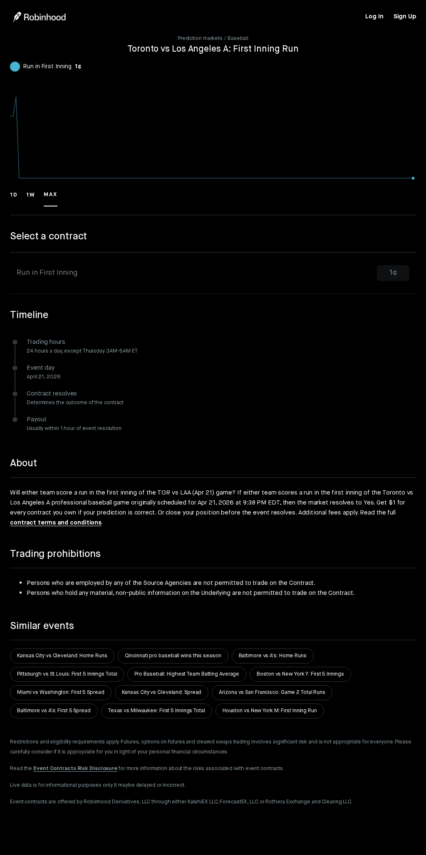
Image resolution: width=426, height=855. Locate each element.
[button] (14, 198)
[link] (374, 17)
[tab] (213, 273)
